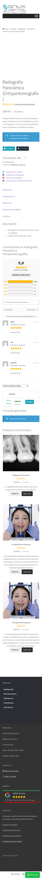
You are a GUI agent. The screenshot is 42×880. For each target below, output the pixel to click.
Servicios (13, 29)
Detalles (29, 402)
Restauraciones (10, 694)
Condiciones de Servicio (11, 830)
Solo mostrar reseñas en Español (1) (21, 316)
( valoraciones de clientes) (24, 104)
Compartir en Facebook (15, 175)
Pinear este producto (14, 178)
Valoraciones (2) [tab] (9, 196)
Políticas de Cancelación (12, 836)
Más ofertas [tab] (7, 203)
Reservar (15, 493)
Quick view (27, 494)
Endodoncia (8, 698)
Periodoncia (9, 703)
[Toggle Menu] (36, 16)
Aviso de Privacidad (10, 825)
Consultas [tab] (6, 216)
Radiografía (8, 689)
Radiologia (21, 29)
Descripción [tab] (7, 190)
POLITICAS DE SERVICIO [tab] (12, 209)
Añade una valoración (21, 275)
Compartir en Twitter (14, 172)
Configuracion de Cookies (12, 841)
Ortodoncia (8, 707)
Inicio (7, 29)
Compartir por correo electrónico (19, 181)
